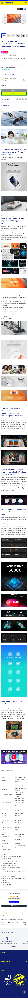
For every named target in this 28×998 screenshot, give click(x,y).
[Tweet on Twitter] (23, 99)
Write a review (14, 902)
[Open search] (19, 3)
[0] (25, 3)
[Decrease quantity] (8, 85)
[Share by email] (26, 99)
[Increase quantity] (15, 85)
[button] (14, 94)
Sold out (14, 90)
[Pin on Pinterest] (20, 99)
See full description (5, 69)
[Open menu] (2, 2)
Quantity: (3, 85)
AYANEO (3, 55)
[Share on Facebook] (17, 99)
